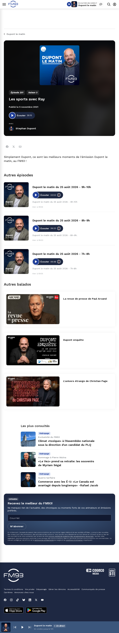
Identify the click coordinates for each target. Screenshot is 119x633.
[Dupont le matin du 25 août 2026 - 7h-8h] (16, 261)
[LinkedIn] (30, 600)
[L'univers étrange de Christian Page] (33, 391)
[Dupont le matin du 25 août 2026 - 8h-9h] (16, 228)
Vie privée (29, 589)
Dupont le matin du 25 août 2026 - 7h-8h (61, 253)
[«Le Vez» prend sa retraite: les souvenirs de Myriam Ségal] (28, 459)
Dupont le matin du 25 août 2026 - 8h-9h (61, 220)
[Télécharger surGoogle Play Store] (36, 610)
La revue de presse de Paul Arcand (85, 298)
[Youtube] (42, 600)
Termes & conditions (13, 589)
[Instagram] (11, 600)
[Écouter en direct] (69, 4)
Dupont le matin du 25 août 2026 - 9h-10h (61, 187)
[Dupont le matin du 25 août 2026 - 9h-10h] (16, 194)
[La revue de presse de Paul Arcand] (33, 309)
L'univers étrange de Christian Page (85, 381)
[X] (36, 600)
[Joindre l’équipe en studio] (101, 4)
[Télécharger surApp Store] (13, 610)
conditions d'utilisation (74, 540)
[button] (15, 627)
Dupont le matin (87, 5)
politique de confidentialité (44, 540)
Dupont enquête (73, 339)
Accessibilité (74, 589)
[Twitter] (13, 146)
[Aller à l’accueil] (13, 6)
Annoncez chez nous (24, 592)
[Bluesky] (23, 600)
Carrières (8, 592)
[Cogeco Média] (95, 573)
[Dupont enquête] (33, 350)
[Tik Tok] (17, 600)
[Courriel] (20, 146)
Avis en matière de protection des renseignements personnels (71, 536)
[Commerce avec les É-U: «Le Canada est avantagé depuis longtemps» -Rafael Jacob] (28, 479)
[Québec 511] (112, 575)
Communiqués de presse (93, 589)
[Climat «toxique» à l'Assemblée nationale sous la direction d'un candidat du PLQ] (28, 439)
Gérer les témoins (57, 589)
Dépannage (41, 589)
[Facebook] (7, 146)
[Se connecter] (115, 4)
